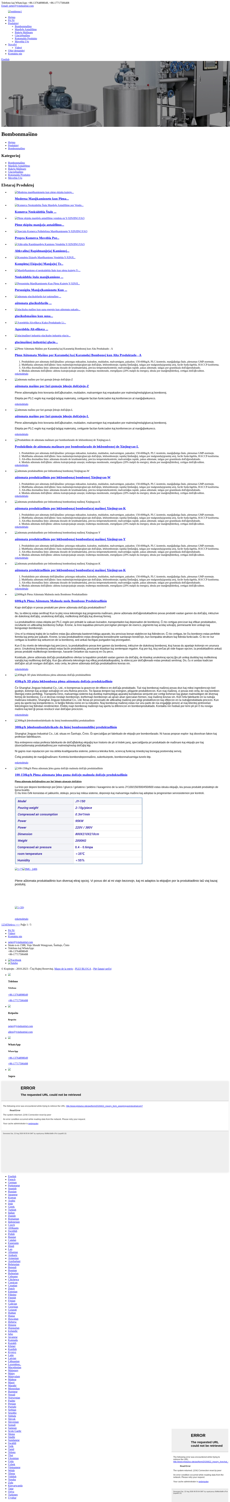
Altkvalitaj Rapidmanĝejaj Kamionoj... (42, 251)
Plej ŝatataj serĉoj (102, 968)
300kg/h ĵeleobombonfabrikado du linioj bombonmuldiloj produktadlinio (66, 727)
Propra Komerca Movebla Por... (37, 238)
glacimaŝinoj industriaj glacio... (36, 342)
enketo (18, 373)
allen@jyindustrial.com (20, 1031)
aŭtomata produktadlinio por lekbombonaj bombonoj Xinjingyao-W (63, 477)
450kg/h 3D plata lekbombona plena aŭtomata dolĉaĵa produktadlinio (63, 681)
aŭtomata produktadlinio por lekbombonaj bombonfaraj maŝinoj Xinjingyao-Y (70, 539)
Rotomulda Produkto (26, 38)
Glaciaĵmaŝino (22, 35)
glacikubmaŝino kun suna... (34, 316)
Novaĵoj (12, 44)
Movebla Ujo (22, 41)
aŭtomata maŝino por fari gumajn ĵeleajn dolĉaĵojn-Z (52, 386)
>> (18, 924)
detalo (25, 373)
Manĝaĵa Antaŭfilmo (26, 29)
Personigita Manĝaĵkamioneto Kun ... (41, 290)
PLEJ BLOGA (83, 968)
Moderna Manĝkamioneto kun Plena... (42, 198)
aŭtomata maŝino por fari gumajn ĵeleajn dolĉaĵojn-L (52, 416)
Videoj (18, 47)
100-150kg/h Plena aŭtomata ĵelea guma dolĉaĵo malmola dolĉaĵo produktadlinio (71, 775)
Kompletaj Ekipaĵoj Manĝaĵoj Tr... (39, 264)
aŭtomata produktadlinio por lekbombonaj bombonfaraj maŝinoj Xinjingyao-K (70, 508)
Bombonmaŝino (23, 26)
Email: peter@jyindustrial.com (17, 5)
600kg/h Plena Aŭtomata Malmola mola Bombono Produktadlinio (61, 601)
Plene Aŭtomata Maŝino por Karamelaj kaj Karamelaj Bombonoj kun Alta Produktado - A (78, 355)
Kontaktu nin (15, 53)
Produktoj (13, 23)
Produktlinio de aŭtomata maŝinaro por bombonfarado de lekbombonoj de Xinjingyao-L (77, 446)
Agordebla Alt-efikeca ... (31, 329)
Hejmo (11, 17)
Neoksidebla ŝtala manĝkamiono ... (39, 277)
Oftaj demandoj (16, 50)
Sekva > (12, 924)
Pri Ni (11, 20)
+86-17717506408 (18, 1000)
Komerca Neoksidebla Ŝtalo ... (35, 212)
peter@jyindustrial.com (20, 942)
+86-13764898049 (18, 994)
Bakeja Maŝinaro (24, 32)
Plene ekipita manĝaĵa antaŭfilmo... (39, 225)
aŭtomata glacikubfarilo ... (33, 303)
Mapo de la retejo (63, 968)
